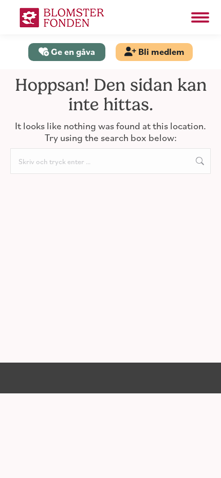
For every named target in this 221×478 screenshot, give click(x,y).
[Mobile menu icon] (200, 17)
